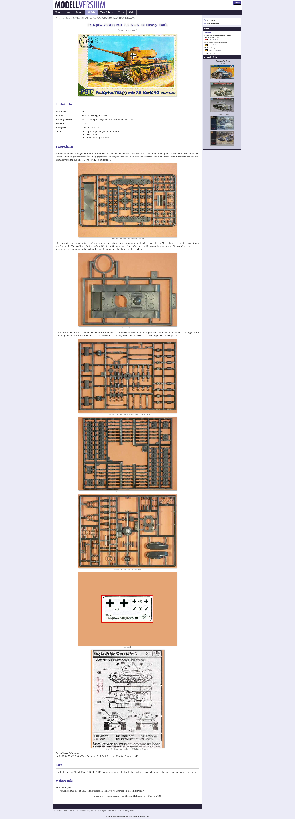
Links (147, 816)
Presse (121, 12)
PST (84, 111)
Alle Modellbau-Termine (211, 54)
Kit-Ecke (91, 12)
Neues (68, 12)
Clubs (131, 12)
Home (58, 12)
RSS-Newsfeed (211, 20)
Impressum (141, 816)
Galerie (79, 12)
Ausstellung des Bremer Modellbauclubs (216, 42)
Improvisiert (138, 791)
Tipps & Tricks (106, 12)
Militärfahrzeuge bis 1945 (95, 115)
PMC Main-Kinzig (209, 48)
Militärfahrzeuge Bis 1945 (90, 18)
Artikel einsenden (213, 23)
